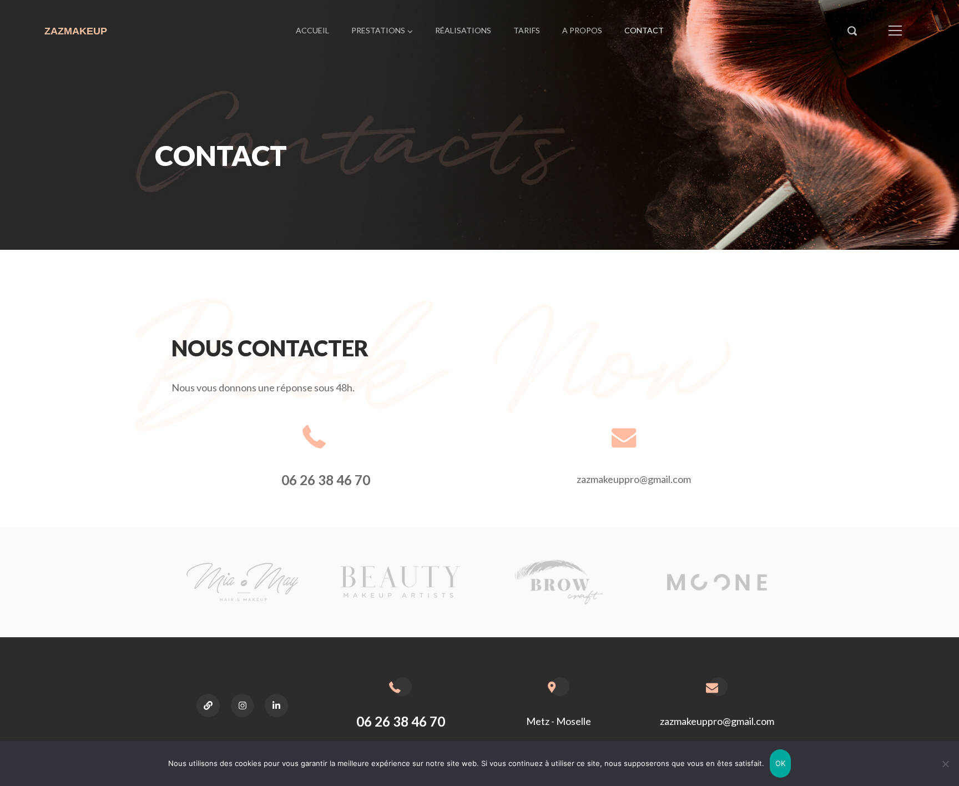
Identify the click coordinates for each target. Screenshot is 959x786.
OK (780, 763)
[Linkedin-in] (276, 705)
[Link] (208, 705)
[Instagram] (242, 705)
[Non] (945, 763)
